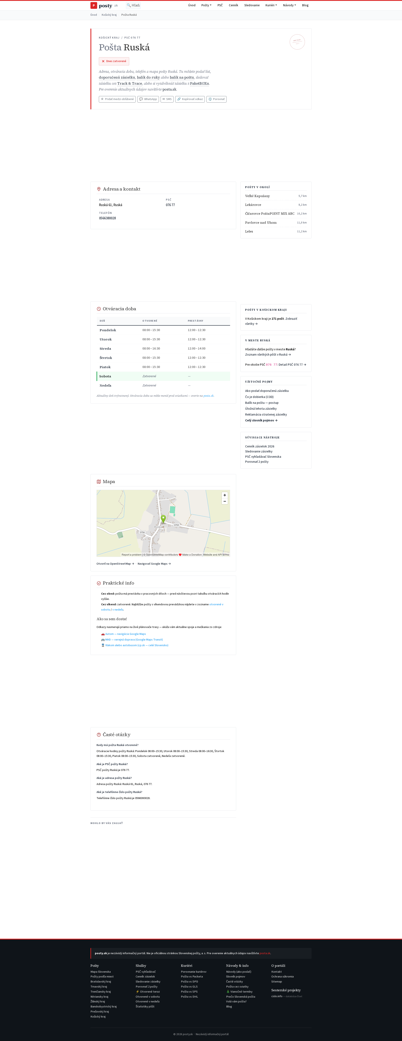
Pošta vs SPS (189, 991)
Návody (288, 5)
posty (105, 5)
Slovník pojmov (235, 976)
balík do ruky (148, 77)
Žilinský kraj (97, 1001)
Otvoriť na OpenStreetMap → (115, 563)
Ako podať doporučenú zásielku (267, 391)
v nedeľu (117, 610)
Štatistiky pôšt (145, 1006)
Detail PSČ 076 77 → (293, 364)
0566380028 (107, 218)
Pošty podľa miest (102, 976)
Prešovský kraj (99, 1011)
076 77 (170, 205)
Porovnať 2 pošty (256, 461)
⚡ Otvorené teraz (148, 991)
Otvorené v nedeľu (148, 1001)
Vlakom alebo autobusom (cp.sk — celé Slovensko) (136, 645)
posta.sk (169, 89)
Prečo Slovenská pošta (240, 996)
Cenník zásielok (145, 976)
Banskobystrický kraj (103, 1006)
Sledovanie (252, 5)
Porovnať (216, 99)
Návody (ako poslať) (238, 972)
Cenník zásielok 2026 (259, 446)
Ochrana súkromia (282, 976)
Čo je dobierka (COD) (259, 397)
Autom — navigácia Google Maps (125, 634)
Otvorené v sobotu (148, 996)
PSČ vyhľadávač (146, 972)
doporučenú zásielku (117, 77)
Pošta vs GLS (189, 986)
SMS (167, 99)
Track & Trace (129, 83)
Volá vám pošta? (236, 1001)
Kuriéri (269, 5)
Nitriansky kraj (99, 996)
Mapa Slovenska (100, 972)
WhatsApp (148, 99)
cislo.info (286, 996)
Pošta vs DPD (189, 981)
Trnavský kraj (98, 986)
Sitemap (276, 981)
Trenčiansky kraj (100, 991)
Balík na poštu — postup (261, 402)
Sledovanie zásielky (258, 451)
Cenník (233, 5)
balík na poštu (182, 77)
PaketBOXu (199, 83)
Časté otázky (234, 981)
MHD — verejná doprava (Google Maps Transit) (134, 640)
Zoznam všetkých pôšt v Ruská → (268, 354)
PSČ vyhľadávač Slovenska (263, 456)
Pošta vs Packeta (192, 976)
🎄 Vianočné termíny (239, 991)
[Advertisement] (201, 145)
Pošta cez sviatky (237, 986)
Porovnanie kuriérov (193, 972)
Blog (305, 5)
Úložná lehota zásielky (261, 408)
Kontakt (276, 972)
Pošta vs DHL (189, 996)
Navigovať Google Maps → (154, 563)
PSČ (220, 5)
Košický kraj (109, 15)
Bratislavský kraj (100, 981)
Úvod (192, 5)
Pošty (205, 5)
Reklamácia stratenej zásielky (266, 414)
